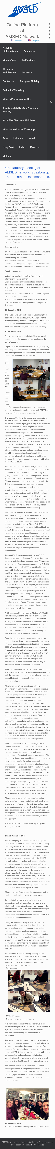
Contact (29, 1144)
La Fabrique (28, 60)
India (22, 147)
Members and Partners (9, 70)
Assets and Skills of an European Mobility (20, 109)
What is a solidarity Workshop (19, 129)
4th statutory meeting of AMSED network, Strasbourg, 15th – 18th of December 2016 (27, 172)
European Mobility (29, 81)
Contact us (8, 81)
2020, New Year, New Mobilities (19, 120)
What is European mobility (17, 99)
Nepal (32, 138)
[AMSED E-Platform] (24, 9)
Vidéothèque (9, 60)
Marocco (34, 147)
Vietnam (7, 156)
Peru (5, 138)
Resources (29, 51)
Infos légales (38, 1144)
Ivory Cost (8, 147)
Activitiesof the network (10, 49)
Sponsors (27, 72)
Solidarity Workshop (14, 90)
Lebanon (18, 138)
